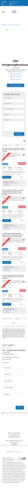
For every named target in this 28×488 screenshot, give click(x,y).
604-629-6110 (17, 79)
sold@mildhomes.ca (17, 71)
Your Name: (7, 103)
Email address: (8, 381)
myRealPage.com (17, 451)
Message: (7, 120)
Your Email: (7, 98)
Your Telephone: (9, 109)
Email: (9, 71)
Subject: (6, 114)
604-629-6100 (15, 2)
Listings (19, 85)
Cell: (11, 74)
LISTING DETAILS (6, 177)
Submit (19, 134)
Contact (14, 4)
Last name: (7, 374)
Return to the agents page (11, 25)
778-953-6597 (17, 74)
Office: (11, 76)
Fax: (11, 79)
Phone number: (8, 387)
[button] (14, 2)
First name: (7, 367)
